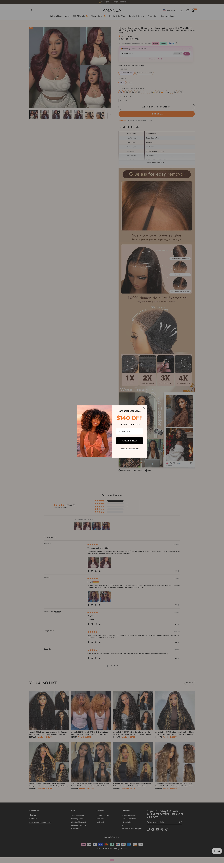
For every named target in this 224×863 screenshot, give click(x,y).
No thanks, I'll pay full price (129, 449)
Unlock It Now (129, 440)
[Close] (144, 408)
